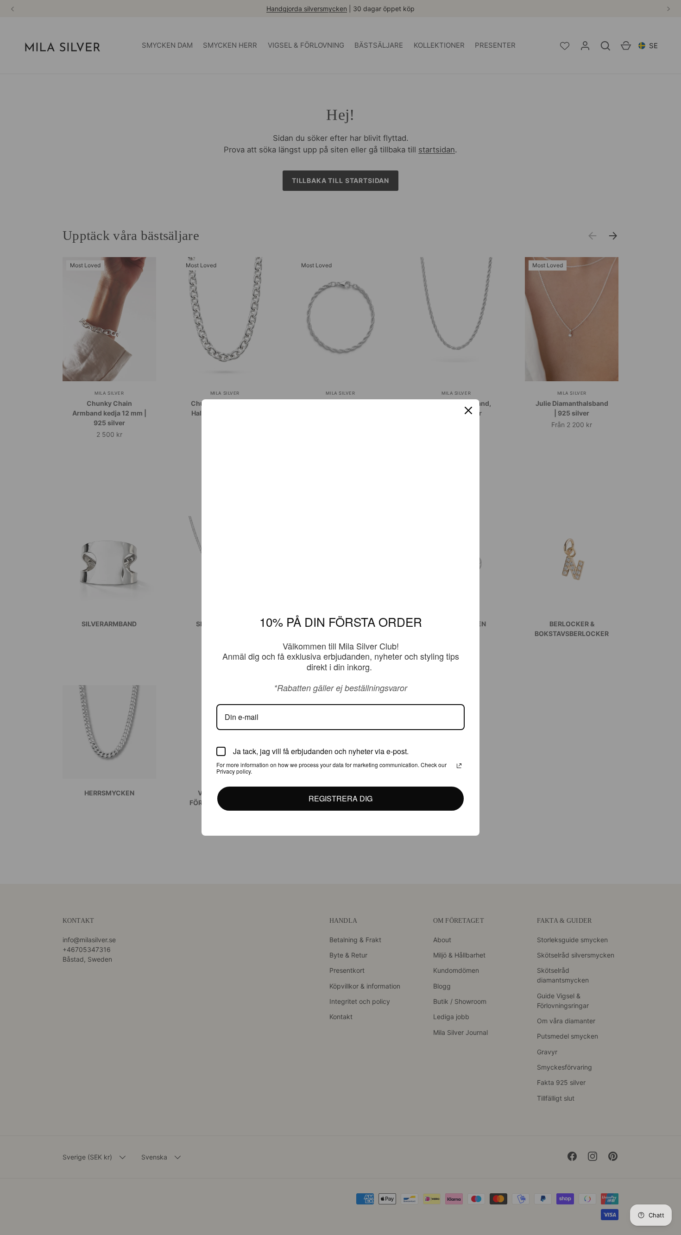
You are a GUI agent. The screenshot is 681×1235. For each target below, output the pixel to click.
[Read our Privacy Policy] (459, 765)
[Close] (468, 411)
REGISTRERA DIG (340, 798)
